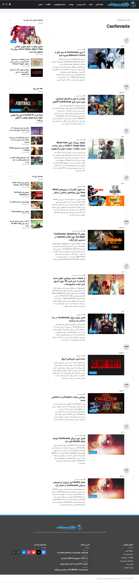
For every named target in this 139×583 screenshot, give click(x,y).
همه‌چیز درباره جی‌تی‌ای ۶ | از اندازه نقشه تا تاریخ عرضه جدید (19, 129)
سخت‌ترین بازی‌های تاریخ (73, 359)
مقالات (49, 4)
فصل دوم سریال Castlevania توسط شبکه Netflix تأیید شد (69, 440)
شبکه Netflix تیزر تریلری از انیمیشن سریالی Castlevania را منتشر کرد (69, 484)
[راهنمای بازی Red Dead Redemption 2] (37, 195)
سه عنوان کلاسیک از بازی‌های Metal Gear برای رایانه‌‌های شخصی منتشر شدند (69, 192)
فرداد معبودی (80, 315)
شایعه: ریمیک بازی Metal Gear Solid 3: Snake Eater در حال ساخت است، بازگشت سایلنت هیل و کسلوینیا (68, 145)
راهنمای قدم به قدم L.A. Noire (19, 202)
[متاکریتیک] (19, 552)
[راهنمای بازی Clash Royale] (37, 215)
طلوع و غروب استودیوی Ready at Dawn (19, 149)
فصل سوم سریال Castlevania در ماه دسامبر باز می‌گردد (68, 319)
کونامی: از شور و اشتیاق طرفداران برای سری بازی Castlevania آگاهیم (69, 100)
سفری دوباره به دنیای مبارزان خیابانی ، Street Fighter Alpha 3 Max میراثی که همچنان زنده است (27, 49)
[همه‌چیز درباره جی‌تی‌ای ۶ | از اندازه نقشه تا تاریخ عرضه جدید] (37, 131)
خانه (126, 20)
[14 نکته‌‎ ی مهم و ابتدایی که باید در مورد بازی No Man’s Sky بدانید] (37, 224)
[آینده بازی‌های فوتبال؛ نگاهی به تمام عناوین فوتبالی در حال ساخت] (37, 161)
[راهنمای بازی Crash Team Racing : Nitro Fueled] (37, 186)
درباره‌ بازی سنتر (128, 554)
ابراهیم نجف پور (79, 435)
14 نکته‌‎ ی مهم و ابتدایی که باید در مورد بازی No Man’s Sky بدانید (19, 223)
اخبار (91, 4)
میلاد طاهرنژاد (80, 356)
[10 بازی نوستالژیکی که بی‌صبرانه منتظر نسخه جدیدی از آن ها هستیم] (37, 140)
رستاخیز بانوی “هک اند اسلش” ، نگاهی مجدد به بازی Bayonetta (19, 72)
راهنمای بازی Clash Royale (20, 211)
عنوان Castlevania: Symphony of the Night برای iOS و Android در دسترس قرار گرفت (69, 237)
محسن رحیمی (80, 96)
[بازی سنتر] (122, 4)
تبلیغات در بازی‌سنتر (127, 557)
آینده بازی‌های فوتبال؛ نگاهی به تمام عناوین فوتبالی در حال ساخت (19, 159)
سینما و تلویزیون (60, 4)
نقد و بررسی (81, 4)
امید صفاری (80, 49)
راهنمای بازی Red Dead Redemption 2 (21, 193)
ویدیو (71, 4)
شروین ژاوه (80, 394)
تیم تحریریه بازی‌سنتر (78, 275)
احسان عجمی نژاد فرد (78, 231)
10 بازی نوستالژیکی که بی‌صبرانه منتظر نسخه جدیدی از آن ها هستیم (19, 139)
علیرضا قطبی (80, 187)
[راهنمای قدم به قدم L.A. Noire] (37, 205)
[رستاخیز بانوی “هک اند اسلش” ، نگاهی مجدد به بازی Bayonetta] (37, 73)
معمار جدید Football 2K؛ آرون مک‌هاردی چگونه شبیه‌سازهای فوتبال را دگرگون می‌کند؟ (27, 118)
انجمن (40, 4)
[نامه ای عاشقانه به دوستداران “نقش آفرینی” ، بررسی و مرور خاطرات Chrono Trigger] (37, 62)
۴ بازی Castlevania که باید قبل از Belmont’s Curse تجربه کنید (70, 54)
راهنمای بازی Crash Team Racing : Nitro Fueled (20, 184)
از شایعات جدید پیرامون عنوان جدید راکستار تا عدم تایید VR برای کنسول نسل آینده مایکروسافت (69, 281)
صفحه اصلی (99, 4)
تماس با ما (130, 564)
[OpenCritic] (14, 552)
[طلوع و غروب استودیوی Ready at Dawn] (37, 151)
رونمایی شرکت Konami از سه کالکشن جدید (68, 399)
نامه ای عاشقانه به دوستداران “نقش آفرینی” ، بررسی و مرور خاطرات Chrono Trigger (19, 61)
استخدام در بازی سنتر (126, 561)
